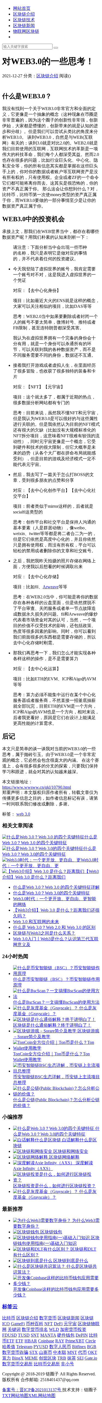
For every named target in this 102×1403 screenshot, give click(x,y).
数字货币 (48, 1318)
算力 (6, 1358)
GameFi (18, 1323)
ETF (19, 1341)
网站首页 (21, 8)
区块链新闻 (24, 25)
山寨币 (45, 1352)
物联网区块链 (26, 31)
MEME (31, 1358)
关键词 (14, 1329)
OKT (92, 1352)
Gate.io (91, 1358)
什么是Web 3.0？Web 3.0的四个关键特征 (51, 893)
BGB (91, 1346)
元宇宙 (70, 1323)
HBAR (30, 1341)
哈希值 (8, 1346)
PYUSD (40, 1346)
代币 (82, 1352)
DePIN (82, 1335)
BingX (18, 1358)
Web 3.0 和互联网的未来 (36, 921)
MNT (72, 1352)
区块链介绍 (24, 14)
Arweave (50, 586)
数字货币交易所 (17, 1363)
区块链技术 (24, 19)
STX (33, 1352)
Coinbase (46, 1341)
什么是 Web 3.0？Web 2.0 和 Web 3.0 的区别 (54, 927)
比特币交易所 (47, 1363)
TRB (61, 1358)
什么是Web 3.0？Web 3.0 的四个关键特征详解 (56, 887)
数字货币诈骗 (15, 1352)
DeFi (58, 1323)
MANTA (48, 1335)
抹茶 (71, 1358)
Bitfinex (79, 1346)
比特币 (8, 1318)
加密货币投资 (73, 1329)
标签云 (10, 1306)
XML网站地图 (41, 1395)
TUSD (24, 1335)
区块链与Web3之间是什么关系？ (44, 933)
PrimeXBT (74, 1341)
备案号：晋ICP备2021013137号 (32, 1389)
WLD (54, 1329)
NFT (48, 1323)
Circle (90, 1341)
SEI (80, 1358)
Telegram (24, 1346)
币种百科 (34, 1323)
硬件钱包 (66, 1335)
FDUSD (9, 1335)
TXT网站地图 (15, 1395)
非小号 (67, 1363)
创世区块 (47, 1358)
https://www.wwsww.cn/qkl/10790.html (36, 787)
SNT (35, 1335)
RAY (59, 1341)
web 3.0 (23, 814)
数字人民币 (60, 1346)
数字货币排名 (35, 1329)
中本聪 (59, 1352)
